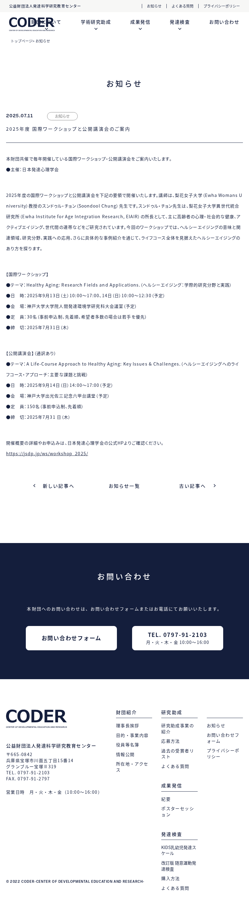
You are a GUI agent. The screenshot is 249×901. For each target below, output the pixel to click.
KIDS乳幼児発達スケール (178, 850)
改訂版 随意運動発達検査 (178, 866)
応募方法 (170, 741)
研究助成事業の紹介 (177, 728)
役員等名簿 (127, 745)
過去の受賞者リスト (177, 754)
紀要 (166, 799)
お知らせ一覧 (124, 486)
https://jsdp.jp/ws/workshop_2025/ (47, 453)
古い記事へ (192, 485)
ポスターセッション (177, 811)
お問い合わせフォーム (71, 638)
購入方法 (170, 878)
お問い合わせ (224, 22)
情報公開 (125, 754)
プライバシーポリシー (221, 6)
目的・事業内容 (132, 735)
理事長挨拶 (127, 725)
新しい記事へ (59, 485)
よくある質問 (182, 6)
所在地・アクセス (132, 767)
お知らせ (154, 6)
